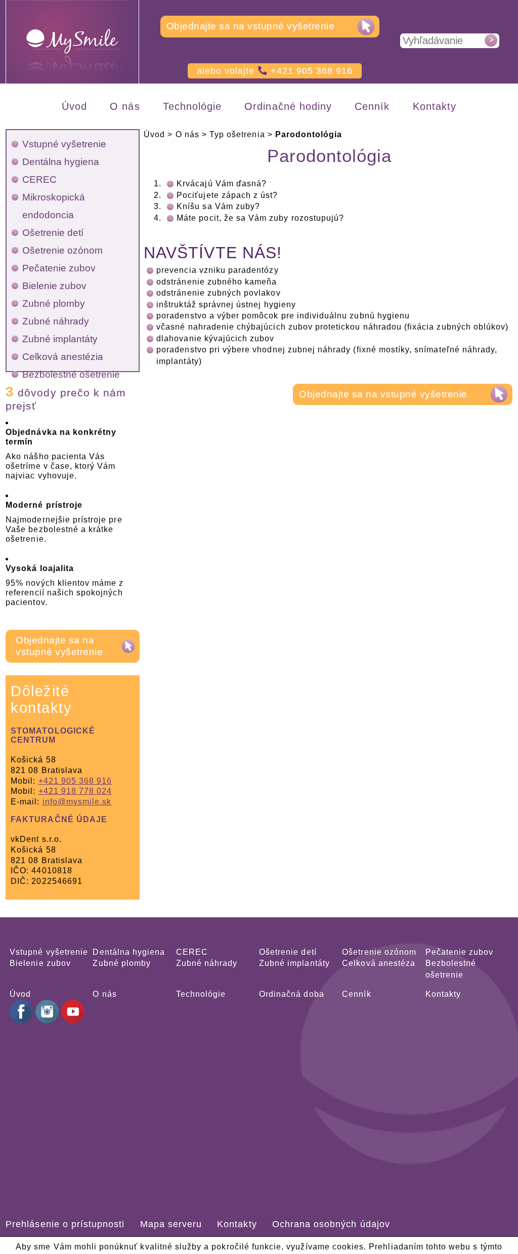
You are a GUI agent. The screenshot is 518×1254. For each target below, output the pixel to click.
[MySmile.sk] (73, 42)
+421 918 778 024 (75, 791)
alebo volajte (275, 71)
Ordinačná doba (291, 994)
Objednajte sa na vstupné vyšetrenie (250, 26)
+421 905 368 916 (75, 781)
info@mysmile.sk (77, 801)
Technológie (201, 994)
